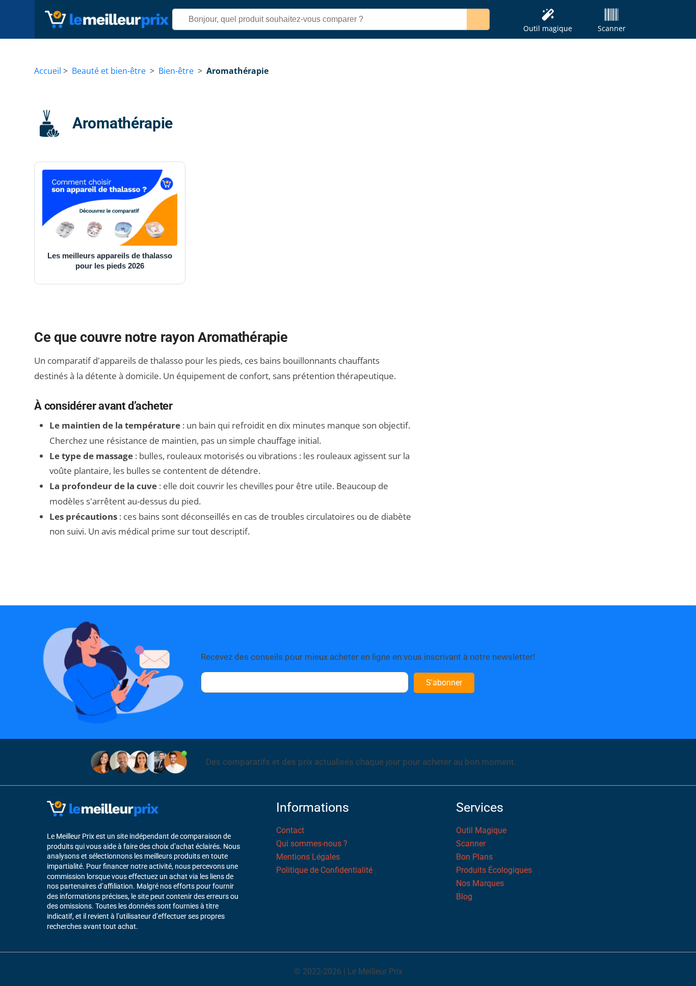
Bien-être (176, 70)
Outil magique (547, 28)
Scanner (612, 28)
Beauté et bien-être (109, 70)
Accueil (47, 70)
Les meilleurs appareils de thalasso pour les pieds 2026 (109, 260)
